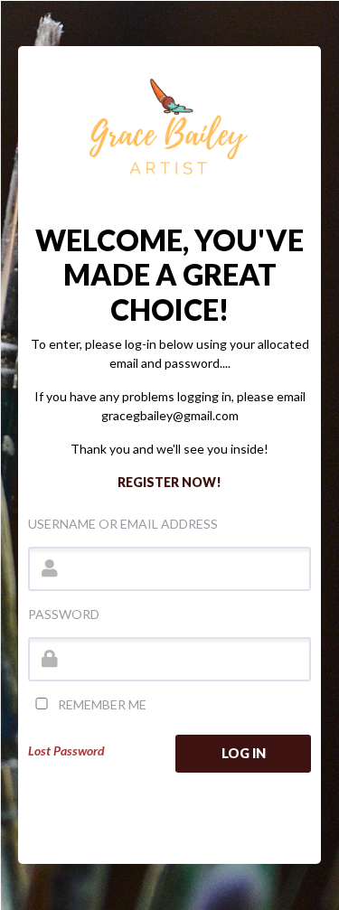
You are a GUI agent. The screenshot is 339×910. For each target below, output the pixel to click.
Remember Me (100, 704)
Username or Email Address (123, 523)
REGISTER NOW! (169, 482)
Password (63, 614)
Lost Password (66, 750)
